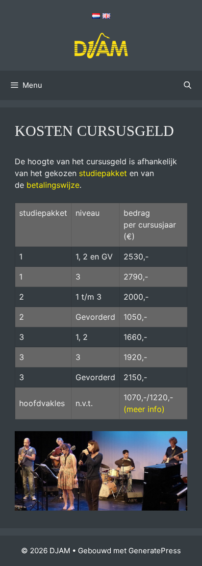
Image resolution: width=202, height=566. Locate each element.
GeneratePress (154, 550)
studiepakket (103, 173)
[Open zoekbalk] (187, 85)
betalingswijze (52, 185)
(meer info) (144, 409)
